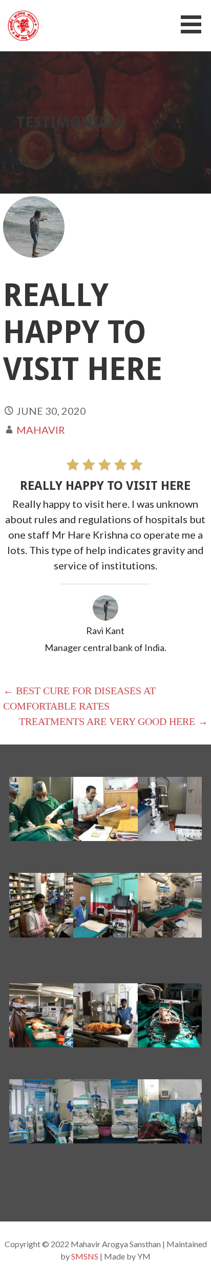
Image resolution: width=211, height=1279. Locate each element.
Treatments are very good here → (113, 721)
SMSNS (84, 1256)
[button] (194, 24)
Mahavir (40, 430)
